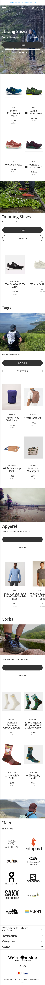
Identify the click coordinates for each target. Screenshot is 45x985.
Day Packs (22, 363)
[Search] (37, 8)
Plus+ (22, 982)
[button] (4, 8)
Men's (22, 45)
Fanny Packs (22, 371)
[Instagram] (25, 966)
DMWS (37, 979)
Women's (22, 52)
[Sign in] (33, 8)
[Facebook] (20, 966)
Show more (7, 829)
